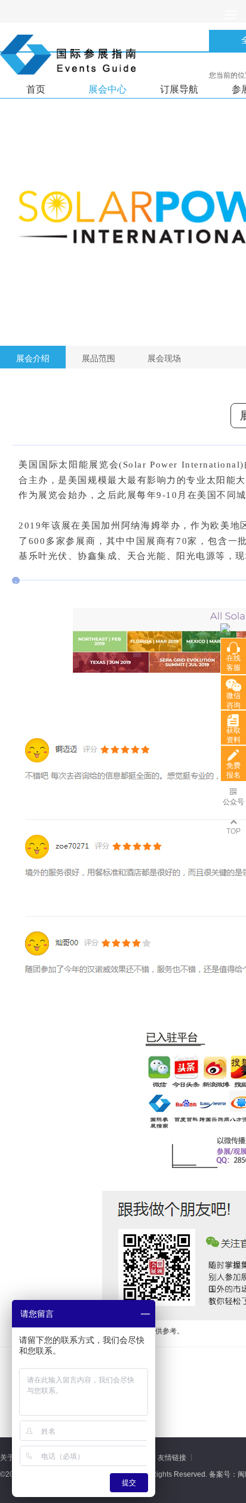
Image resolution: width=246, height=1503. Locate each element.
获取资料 (233, 735)
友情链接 (172, 1457)
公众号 (233, 802)
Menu (231, 15)
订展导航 (179, 89)
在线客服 (233, 663)
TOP (233, 831)
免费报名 (233, 770)
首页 (35, 89)
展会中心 (107, 89)
